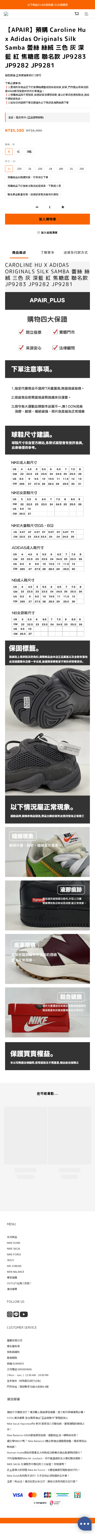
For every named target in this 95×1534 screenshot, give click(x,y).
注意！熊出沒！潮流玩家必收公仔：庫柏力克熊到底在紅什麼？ (42, 1481)
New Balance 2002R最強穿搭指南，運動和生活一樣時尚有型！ (43, 1435)
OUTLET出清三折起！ (19, 1283)
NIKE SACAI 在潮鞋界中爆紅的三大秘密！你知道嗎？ (36, 1464)
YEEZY (10, 1260)
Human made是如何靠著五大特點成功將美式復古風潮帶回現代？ (44, 1452)
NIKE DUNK (13, 1242)
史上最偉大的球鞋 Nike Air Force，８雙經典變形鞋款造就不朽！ (43, 1470)
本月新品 (12, 1237)
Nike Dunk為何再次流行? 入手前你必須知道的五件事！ (38, 1475)
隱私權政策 (13, 1346)
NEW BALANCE (15, 1271)
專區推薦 (12, 1277)
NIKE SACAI (13, 1248)
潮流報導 (12, 1289)
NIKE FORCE (14, 1254)
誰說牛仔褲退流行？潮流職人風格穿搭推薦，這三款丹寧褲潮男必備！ (46, 1412)
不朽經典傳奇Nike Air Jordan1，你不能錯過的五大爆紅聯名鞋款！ (45, 1458)
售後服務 (12, 1357)
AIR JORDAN (14, 1266)
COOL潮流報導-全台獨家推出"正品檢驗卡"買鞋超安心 (37, 1418)
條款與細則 (13, 1352)
